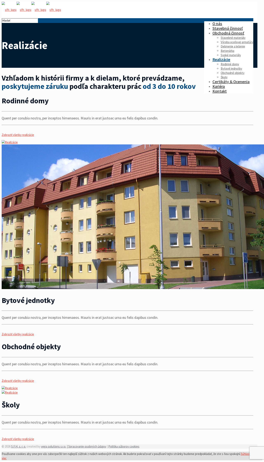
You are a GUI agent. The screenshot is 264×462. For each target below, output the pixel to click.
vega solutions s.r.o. (53, 446)
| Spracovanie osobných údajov (86, 446)
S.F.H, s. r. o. (18, 446)
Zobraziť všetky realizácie (18, 135)
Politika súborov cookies (123, 446)
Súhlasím (246, 454)
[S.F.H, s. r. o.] (31, 10)
